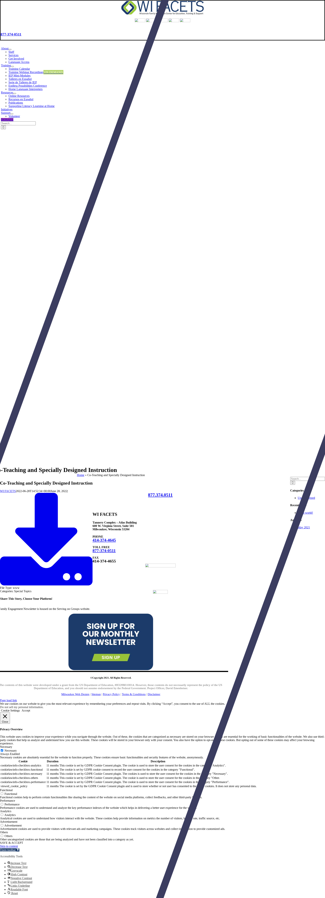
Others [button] (4, 832)
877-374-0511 (11, 34)
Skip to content (9, 846)
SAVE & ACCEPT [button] (11, 842)
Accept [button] (26, 710)
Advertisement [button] (8, 821)
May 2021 (304, 527)
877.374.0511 (160, 494)
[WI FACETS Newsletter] (110, 669)
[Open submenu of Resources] (14, 93)
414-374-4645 (104, 540)
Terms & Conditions (134, 694)
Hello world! (305, 512)
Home (80, 475)
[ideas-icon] (160, 566)
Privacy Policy (111, 694)
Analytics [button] (5, 811)
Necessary (11, 750)
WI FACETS (8, 491)
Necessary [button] (6, 746)
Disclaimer (154, 694)
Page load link (8, 700)
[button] (9, 850)
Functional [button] (6, 790)
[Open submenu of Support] (11, 113)
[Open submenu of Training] (12, 66)
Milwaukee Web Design (75, 694)
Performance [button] (7, 800)
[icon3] (160, 592)
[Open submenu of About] (9, 49)
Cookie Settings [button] (10, 710)
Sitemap (96, 694)
